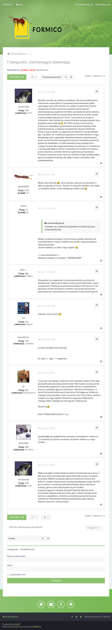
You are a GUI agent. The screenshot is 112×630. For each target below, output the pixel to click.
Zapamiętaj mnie (17, 574)
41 (27, 210)
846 (26, 273)
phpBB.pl (37, 626)
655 (26, 390)
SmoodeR (23, 443)
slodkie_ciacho (28, 70)
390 (26, 110)
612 (26, 322)
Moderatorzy (42, 70)
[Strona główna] (50, 27)
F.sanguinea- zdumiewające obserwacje (38, 62)
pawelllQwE (23, 186)
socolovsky (23, 107)
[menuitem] (19, 4)
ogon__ (23, 269)
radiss (23, 206)
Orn (23, 318)
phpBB (17, 624)
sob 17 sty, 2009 (47, 92)
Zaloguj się (12, 549)
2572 (26, 190)
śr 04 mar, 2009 (47, 428)
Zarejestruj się (27, 549)
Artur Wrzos (23, 337)
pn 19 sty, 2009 (47, 373)
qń (23, 386)
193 (26, 341)
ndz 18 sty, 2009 (47, 306)
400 (26, 447)
